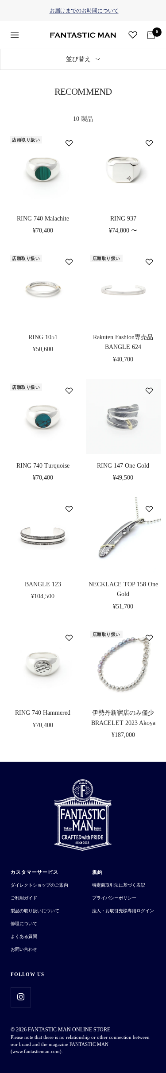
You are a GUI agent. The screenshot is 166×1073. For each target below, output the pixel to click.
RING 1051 (43, 337)
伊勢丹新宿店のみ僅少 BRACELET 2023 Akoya (123, 717)
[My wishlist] (133, 34)
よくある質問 (24, 936)
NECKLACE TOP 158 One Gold (123, 589)
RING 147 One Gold (123, 465)
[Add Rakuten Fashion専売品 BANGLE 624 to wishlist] (149, 262)
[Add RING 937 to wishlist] (149, 143)
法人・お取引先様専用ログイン (123, 910)
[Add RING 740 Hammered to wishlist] (69, 638)
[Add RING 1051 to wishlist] (69, 262)
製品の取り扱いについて (35, 910)
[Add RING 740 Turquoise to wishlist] (69, 390)
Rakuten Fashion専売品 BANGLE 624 (123, 342)
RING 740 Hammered (42, 712)
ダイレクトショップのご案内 (39, 885)
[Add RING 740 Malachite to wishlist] (69, 143)
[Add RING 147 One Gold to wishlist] (149, 390)
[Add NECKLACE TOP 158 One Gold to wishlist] (149, 509)
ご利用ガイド (24, 897)
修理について (24, 923)
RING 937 (123, 218)
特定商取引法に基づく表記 (118, 885)
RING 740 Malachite (43, 218)
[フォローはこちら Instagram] (21, 997)
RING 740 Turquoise (42, 465)
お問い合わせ (24, 949)
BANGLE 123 (43, 584)
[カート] (151, 35)
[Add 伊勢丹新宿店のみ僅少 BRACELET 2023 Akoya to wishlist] (149, 638)
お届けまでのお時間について (84, 11)
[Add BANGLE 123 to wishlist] (69, 509)
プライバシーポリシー (114, 897)
